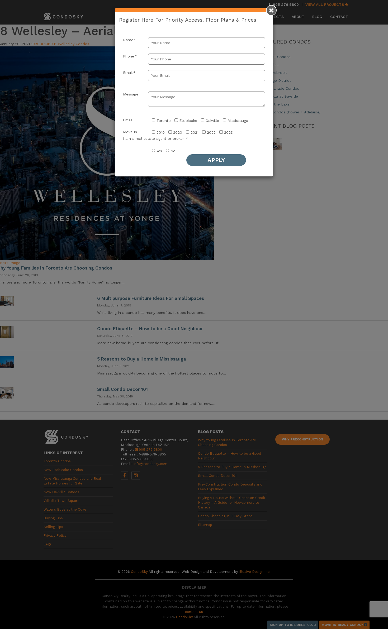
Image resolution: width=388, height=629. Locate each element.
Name (129, 40)
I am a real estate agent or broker (155, 138)
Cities (128, 120)
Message (130, 94)
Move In (130, 132)
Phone (129, 56)
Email (129, 72)
